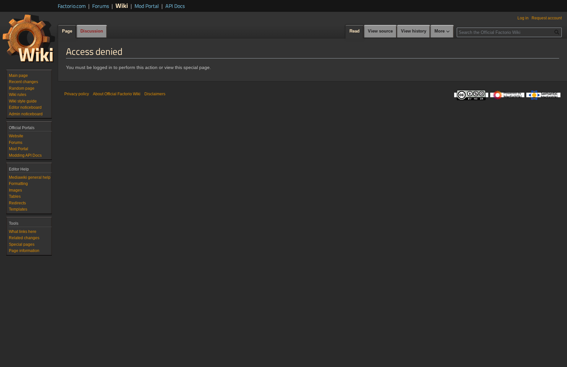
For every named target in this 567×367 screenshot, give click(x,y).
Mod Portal (147, 6)
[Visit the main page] (29, 38)
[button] (442, 31)
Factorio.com (72, 6)
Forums (100, 6)
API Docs (175, 6)
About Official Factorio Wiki (116, 94)
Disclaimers (154, 94)
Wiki (122, 5)
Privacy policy (76, 94)
